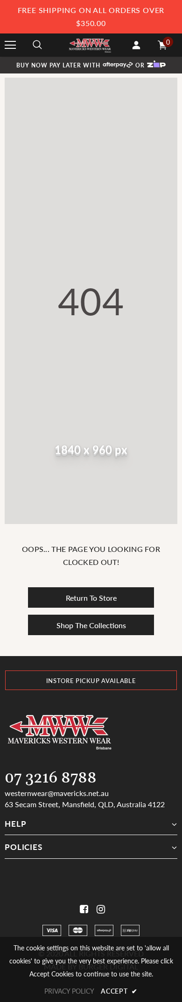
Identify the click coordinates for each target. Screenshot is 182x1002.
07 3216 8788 (51, 778)
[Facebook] (82, 909)
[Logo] (90, 44)
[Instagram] (99, 909)
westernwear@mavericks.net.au (57, 793)
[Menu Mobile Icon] (10, 45)
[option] (91, 680)
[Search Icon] (37, 45)
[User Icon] (136, 45)
